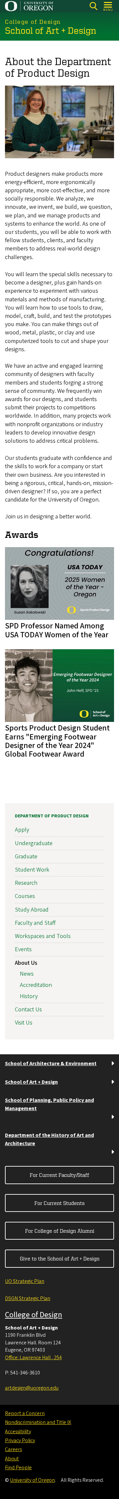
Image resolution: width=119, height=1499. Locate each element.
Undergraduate (34, 843)
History (29, 996)
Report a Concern (25, 1413)
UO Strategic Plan (24, 1281)
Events (23, 949)
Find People (18, 1467)
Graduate (26, 856)
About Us (26, 963)
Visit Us (23, 1023)
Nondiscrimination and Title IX (38, 1422)
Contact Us (28, 1009)
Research (26, 883)
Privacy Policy (20, 1440)
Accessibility (18, 1431)
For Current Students (59, 1203)
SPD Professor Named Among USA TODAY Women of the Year (56, 630)
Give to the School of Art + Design (59, 1258)
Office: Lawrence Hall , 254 (33, 1357)
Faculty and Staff (35, 923)
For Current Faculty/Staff (59, 1175)
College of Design (33, 1315)
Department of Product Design (52, 816)
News (27, 974)
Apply (22, 830)
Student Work (32, 870)
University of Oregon (32, 1480)
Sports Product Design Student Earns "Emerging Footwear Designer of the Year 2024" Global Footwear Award (57, 741)
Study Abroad (32, 910)
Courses (25, 896)
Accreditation (36, 985)
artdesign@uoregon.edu (32, 1388)
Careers (13, 1449)
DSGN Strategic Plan (27, 1298)
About (12, 1458)
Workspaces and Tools (43, 936)
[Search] (93, 6)
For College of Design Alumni (59, 1231)
